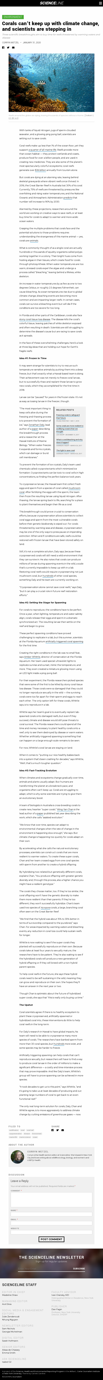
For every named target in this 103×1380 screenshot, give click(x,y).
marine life (13, 1137)
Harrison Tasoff (62, 446)
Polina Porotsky (62, 421)
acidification (13, 1130)
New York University (13, 1373)
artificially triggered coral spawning (64, 641)
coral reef (30, 1130)
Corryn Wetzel (10, 42)
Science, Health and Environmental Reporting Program (40, 1371)
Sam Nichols (8, 1328)
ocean (35, 1137)
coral (22, 1130)
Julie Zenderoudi (10, 1316)
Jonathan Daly (36, 425)
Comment (16, 1191)
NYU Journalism (15, 1377)
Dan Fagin (57, 1309)
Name (14, 1210)
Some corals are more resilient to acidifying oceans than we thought (69, 429)
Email (14, 1219)
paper (35, 429)
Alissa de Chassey (11, 1350)
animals (34, 240)
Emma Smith (8, 1353)
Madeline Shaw (10, 1295)
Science (51, 3)
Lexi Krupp (60, 435)
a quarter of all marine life (42, 150)
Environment (13, 17)
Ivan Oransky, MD (60, 1295)
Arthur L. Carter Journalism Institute (85, 1371)
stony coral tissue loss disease (34, 319)
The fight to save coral (65, 450)
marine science (24, 1137)
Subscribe (79, 1268)
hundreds (48, 576)
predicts (67, 197)
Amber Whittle (32, 657)
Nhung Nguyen (10, 1319)
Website (15, 1228)
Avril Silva (6, 1304)
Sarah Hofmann (10, 1340)
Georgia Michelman (12, 1331)
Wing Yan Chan (65, 809)
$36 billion (40, 170)
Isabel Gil (6, 1362)
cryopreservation (15, 1134)
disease (27, 1134)
